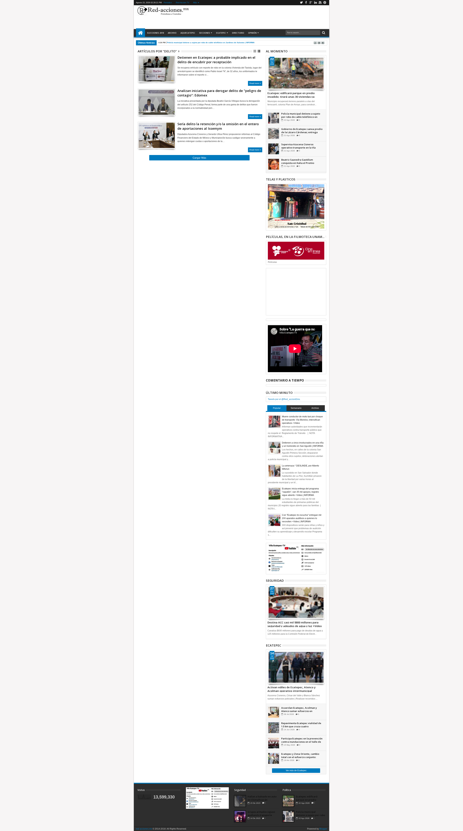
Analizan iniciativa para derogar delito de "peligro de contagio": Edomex (219, 93)
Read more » (255, 83)
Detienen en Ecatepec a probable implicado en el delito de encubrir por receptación (216, 59)
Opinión (252, 32)
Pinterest (324, 2)
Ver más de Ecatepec (296, 770)
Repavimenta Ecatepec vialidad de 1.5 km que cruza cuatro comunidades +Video (301, 725)
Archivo (172, 32)
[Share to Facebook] (140, 75)
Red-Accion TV (182, 2)
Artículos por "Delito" (157, 51)
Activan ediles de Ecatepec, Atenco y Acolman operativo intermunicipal (291, 689)
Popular (277, 408)
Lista (259, 51)
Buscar (323, 32)
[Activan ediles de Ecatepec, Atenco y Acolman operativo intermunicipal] (296, 667)
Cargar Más (199, 157)
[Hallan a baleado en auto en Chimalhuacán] (240, 801)
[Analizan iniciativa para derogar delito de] (157, 102)
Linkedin (315, 2)
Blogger (323, 829)
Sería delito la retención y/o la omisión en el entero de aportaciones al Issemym (218, 126)
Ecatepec (221, 32)
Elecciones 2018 (155, 32)
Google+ (310, 2)
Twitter (301, 2)
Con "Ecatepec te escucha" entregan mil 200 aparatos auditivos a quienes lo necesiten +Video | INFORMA (301, 518)
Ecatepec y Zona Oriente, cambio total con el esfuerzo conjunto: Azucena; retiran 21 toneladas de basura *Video (300, 755)
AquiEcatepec (187, 32)
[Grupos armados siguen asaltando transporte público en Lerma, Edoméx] (240, 816)
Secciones (204, 32)
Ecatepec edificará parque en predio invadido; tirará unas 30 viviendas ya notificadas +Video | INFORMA (291, 94)
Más (195, 2)
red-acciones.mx (144, 829)
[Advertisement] (259, 17)
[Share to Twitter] (144, 75)
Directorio (238, 32)
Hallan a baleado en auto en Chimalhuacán (262, 798)
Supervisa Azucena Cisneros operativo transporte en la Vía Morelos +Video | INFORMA (298, 146)
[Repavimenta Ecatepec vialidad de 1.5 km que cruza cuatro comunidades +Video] (273, 727)
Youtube (320, 2)
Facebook (306, 2)
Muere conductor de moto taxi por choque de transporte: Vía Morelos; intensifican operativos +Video (302, 419)
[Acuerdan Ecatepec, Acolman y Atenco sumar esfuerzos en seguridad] (273, 712)
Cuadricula (255, 51)
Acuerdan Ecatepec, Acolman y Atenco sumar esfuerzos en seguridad (299, 709)
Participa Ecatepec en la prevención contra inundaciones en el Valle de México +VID (301, 740)
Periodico (168, 2)
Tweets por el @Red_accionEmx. (284, 399)
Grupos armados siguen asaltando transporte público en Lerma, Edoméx (261, 813)
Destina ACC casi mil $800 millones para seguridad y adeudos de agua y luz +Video (294, 624)
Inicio (140, 32)
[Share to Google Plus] (148, 75)
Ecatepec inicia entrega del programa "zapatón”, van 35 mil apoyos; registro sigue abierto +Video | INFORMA (300, 491)
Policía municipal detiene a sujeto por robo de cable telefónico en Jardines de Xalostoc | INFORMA (210, 43)
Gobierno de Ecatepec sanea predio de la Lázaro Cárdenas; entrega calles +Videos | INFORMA (301, 130)
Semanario (296, 408)
